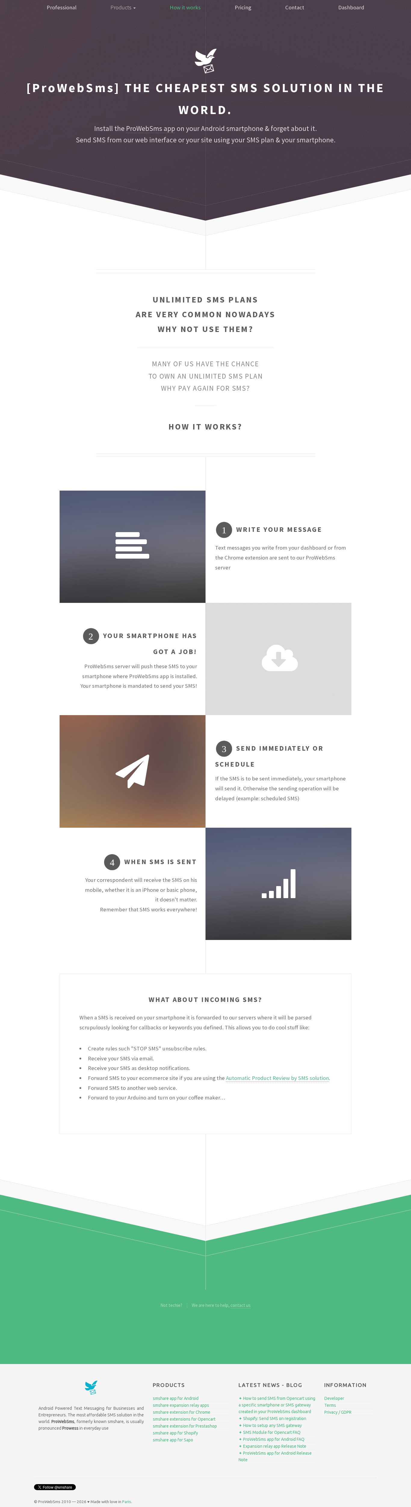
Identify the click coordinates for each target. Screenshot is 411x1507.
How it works (185, 7)
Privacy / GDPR (337, 1412)
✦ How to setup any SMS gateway (270, 1425)
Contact (294, 7)
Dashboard (351, 7)
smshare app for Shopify (175, 1433)
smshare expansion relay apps (181, 1405)
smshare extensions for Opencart (184, 1419)
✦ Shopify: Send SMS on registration (272, 1418)
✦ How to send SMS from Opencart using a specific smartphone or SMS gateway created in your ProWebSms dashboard (277, 1405)
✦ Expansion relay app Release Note (272, 1446)
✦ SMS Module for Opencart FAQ (270, 1432)
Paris (126, 1501)
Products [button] (121, 7)
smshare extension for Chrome (181, 1412)
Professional (61, 7)
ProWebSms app (150, 128)
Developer (334, 1398)
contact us (240, 1305)
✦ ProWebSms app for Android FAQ (271, 1439)
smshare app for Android (176, 1398)
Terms (330, 1405)
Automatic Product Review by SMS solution (277, 1077)
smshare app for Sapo (173, 1439)
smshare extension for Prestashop (185, 1426)
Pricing (243, 7)
